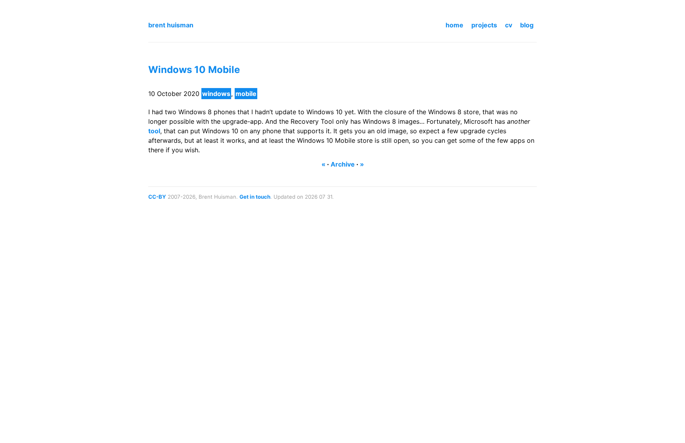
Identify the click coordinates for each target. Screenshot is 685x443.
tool (154, 131)
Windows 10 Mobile (194, 69)
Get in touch (254, 197)
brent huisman (170, 25)
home (454, 25)
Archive (343, 164)
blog (527, 25)
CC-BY (157, 197)
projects (484, 25)
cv (508, 25)
